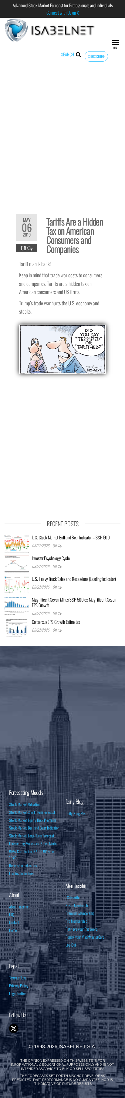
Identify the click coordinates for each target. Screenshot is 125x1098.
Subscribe (96, 56)
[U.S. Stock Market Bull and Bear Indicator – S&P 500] (17, 542)
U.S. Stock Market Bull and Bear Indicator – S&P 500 (71, 537)
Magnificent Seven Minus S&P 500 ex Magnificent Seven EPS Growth (74, 602)
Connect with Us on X (62, 12)
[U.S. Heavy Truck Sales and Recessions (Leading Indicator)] (17, 584)
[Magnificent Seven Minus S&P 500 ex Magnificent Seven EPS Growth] (17, 605)
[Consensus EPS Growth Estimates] (17, 627)
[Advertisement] (62, 138)
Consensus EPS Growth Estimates (56, 621)
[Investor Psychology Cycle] (17, 563)
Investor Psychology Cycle (51, 558)
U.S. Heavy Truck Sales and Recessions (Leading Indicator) (74, 578)
